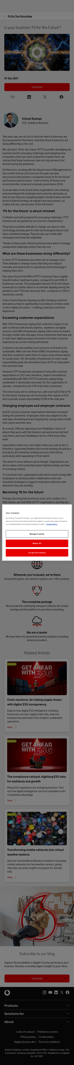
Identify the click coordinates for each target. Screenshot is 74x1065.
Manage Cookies (37, 534)
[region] (37, 532)
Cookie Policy (51, 524)
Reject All (37, 543)
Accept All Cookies (37, 553)
